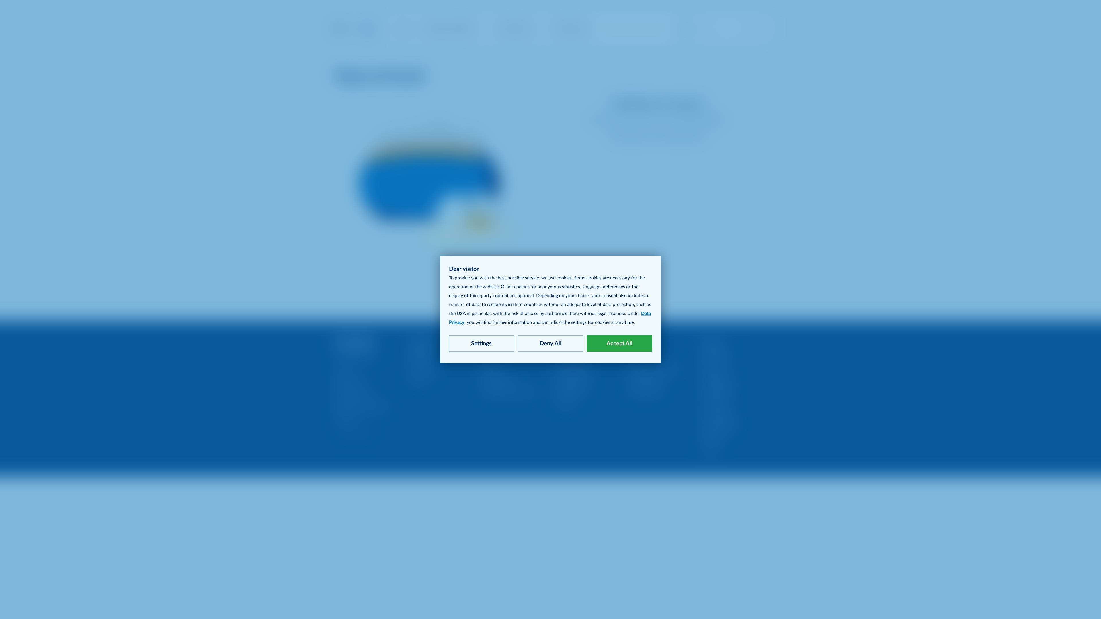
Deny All (550, 343)
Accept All (619, 343)
